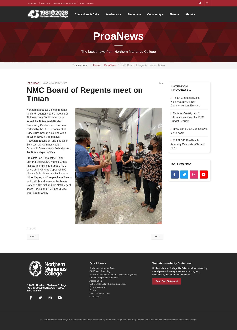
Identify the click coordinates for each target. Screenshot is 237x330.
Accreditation (95, 281)
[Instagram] (194, 174)
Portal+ (45, 3)
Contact (33, 3)
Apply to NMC (87, 3)
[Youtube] (204, 174)
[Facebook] (175, 174)
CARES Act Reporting (99, 271)
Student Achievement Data (101, 268)
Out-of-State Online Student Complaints (108, 284)
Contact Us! (95, 296)
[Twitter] (184, 174)
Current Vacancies (98, 287)
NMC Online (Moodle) (65, 3)
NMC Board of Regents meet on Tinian (85, 94)
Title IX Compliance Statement (103, 277)
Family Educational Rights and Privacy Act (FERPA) (113, 274)
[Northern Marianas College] (48, 14)
